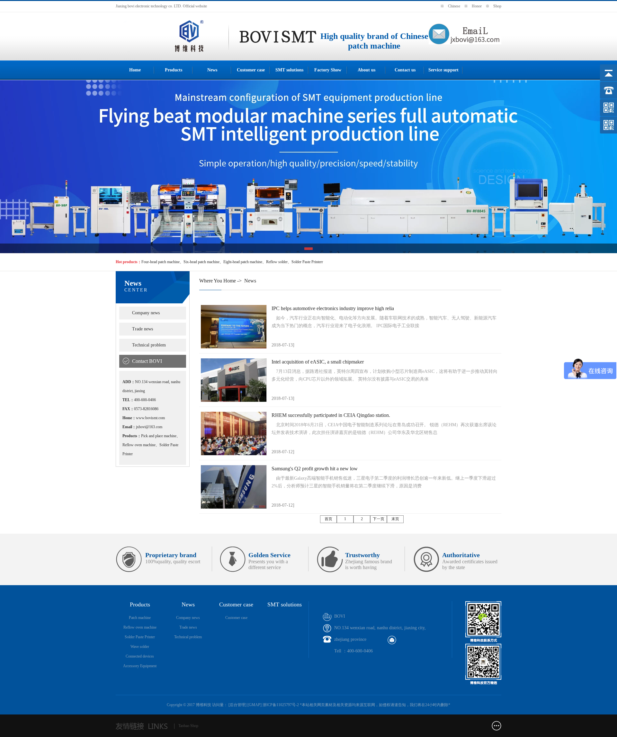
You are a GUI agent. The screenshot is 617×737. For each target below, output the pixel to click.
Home (135, 70)
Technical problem (149, 345)
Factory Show (327, 70)
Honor (477, 6)
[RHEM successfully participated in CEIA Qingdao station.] (234, 433)
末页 (395, 519)
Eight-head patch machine (242, 262)
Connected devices (140, 656)
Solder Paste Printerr (307, 262)
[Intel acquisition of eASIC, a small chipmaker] (234, 380)
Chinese (454, 6)
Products (173, 70)
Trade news (142, 329)
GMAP (254, 705)
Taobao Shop (188, 725)
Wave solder (139, 646)
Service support (443, 70)
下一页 (378, 519)
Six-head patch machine (201, 262)
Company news (146, 312)
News (212, 70)
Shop (497, 6)
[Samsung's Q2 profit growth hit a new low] (234, 487)
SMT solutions (289, 70)
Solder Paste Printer (140, 637)
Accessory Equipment (139, 666)
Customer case (251, 70)
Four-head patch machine (160, 262)
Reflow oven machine (139, 627)
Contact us (405, 70)
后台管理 (237, 705)
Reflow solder (277, 262)
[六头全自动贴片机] (172, 51)
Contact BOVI (147, 361)
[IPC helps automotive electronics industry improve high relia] (234, 326)
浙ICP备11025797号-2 (281, 705)
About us (366, 70)
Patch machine (140, 617)
